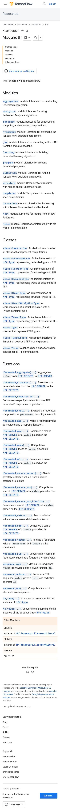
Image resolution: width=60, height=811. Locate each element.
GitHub (6, 732)
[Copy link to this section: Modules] (21, 93)
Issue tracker (9, 756)
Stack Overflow (10, 766)
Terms (6, 788)
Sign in (52, 4)
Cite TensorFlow (11, 777)
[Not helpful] (27, 31)
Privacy (16, 788)
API (46, 24)
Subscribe (49, 795)
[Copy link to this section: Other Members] (23, 620)
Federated (10, 14)
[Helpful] (22, 31)
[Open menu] (5, 4)
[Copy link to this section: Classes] (19, 240)
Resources (22, 24)
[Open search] (44, 4)
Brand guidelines (11, 772)
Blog (5, 722)
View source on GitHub (21, 71)
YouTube (7, 742)
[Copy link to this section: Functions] (23, 364)
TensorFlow (8, 24)
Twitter (6, 737)
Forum (6, 727)
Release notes (10, 761)
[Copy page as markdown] (36, 37)
